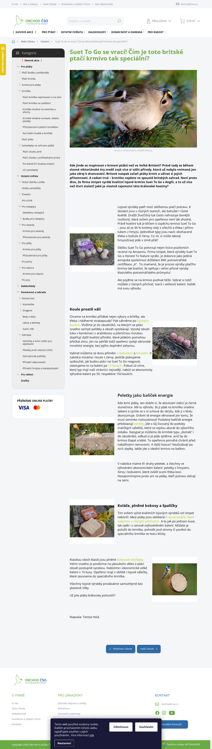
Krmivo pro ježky (32, 249)
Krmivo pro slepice (33, 273)
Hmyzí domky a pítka (33, 182)
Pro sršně (27, 200)
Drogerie (27, 310)
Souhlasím (146, 727)
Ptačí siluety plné (32, 151)
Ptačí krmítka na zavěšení (37, 103)
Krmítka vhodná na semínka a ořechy (39, 111)
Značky (25, 380)
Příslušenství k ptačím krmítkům (40, 127)
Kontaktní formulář (171, 724)
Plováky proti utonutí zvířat (37, 350)
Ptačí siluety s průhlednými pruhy (41, 157)
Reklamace (64, 708)
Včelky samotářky (31, 188)
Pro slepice (28, 267)
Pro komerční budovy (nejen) (38, 163)
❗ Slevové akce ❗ (32, 60)
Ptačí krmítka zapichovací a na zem (42, 97)
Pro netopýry (29, 206)
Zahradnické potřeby (34, 356)
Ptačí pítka (27, 139)
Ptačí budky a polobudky (35, 72)
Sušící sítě (28, 328)
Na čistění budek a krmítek (37, 133)
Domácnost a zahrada (33, 292)
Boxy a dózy (29, 316)
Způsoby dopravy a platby (72, 703)
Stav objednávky (104, 4)
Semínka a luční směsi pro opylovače (37, 342)
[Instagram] (163, 712)
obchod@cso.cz (170, 704)
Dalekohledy (28, 286)
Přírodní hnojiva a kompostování (40, 368)
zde (91, 735)
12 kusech (115, 366)
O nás (15, 4)
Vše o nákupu (30, 4)
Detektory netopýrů (33, 212)
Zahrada (26, 334)
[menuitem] (25, 32)
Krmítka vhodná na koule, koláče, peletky (41, 120)
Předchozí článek (122, 648)
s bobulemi (125, 353)
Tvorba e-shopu (175, 744)
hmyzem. (142, 353)
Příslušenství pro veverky (36, 237)
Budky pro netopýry (33, 218)
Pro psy (26, 279)
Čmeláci (26, 194)
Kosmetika (28, 304)
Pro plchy (27, 261)
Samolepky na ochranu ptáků (38, 145)
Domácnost (28, 298)
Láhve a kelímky (31, 322)
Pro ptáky (26, 66)
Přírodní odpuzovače (34, 362)
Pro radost (27, 374)
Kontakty (16, 724)
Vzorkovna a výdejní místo (75, 4)
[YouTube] (172, 712)
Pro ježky (27, 243)
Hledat (119, 20)
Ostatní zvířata (29, 176)
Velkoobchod (19, 713)
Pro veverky (28, 224)
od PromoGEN (192, 744)
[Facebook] (157, 712)
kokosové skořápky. (130, 560)
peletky (139, 424)
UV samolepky (30, 169)
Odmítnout (120, 727)
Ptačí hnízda (28, 78)
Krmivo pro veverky (33, 231)
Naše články (49, 4)
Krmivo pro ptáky (31, 84)
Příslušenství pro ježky (35, 255)
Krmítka (26, 91)
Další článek (147, 648)
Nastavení (64, 743)
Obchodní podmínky (69, 713)
